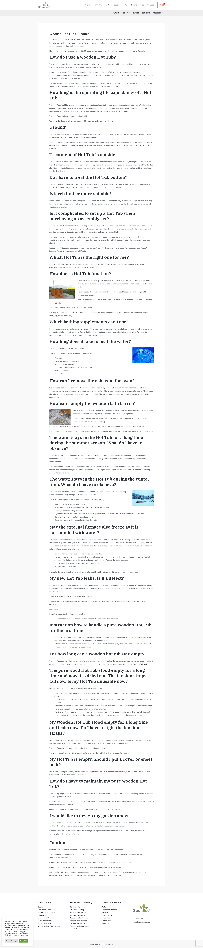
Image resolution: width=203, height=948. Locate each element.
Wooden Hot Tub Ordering (79, 921)
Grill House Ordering (77, 910)
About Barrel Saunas (45, 923)
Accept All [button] (23, 941)
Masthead (105, 907)
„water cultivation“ (94, 455)
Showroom (105, 923)
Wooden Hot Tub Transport (79, 918)
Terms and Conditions (109, 910)
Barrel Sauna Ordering (77, 915)
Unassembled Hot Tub (77, 923)
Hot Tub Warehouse (77, 929)
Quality (40, 907)
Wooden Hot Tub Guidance (79, 926)
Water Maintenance (45, 921)
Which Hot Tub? (43, 918)
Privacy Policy (106, 918)
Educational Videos (44, 910)
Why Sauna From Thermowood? (49, 926)
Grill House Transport (77, 907)
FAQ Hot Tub (42, 915)
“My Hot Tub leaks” (141, 664)
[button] (91, 5)
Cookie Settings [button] (11, 941)
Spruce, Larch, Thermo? (46, 912)
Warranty (105, 912)
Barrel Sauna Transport (78, 912)
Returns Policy (106, 921)
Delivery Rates (107, 915)
